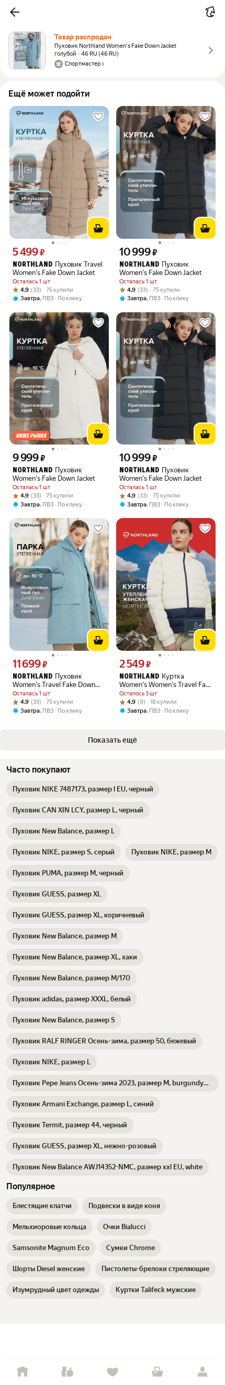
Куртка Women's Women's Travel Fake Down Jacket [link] (165, 680)
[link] (83, 789)
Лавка (67, 1372)
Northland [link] (33, 264)
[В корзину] (98, 228)
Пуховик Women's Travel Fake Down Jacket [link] (54, 680)
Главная (22, 1372)
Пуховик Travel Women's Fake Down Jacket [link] (58, 268)
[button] (14, 12)
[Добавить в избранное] (98, 116)
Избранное (112, 1372)
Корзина (157, 1372)
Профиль (202, 1372)
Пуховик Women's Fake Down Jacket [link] (160, 268)
